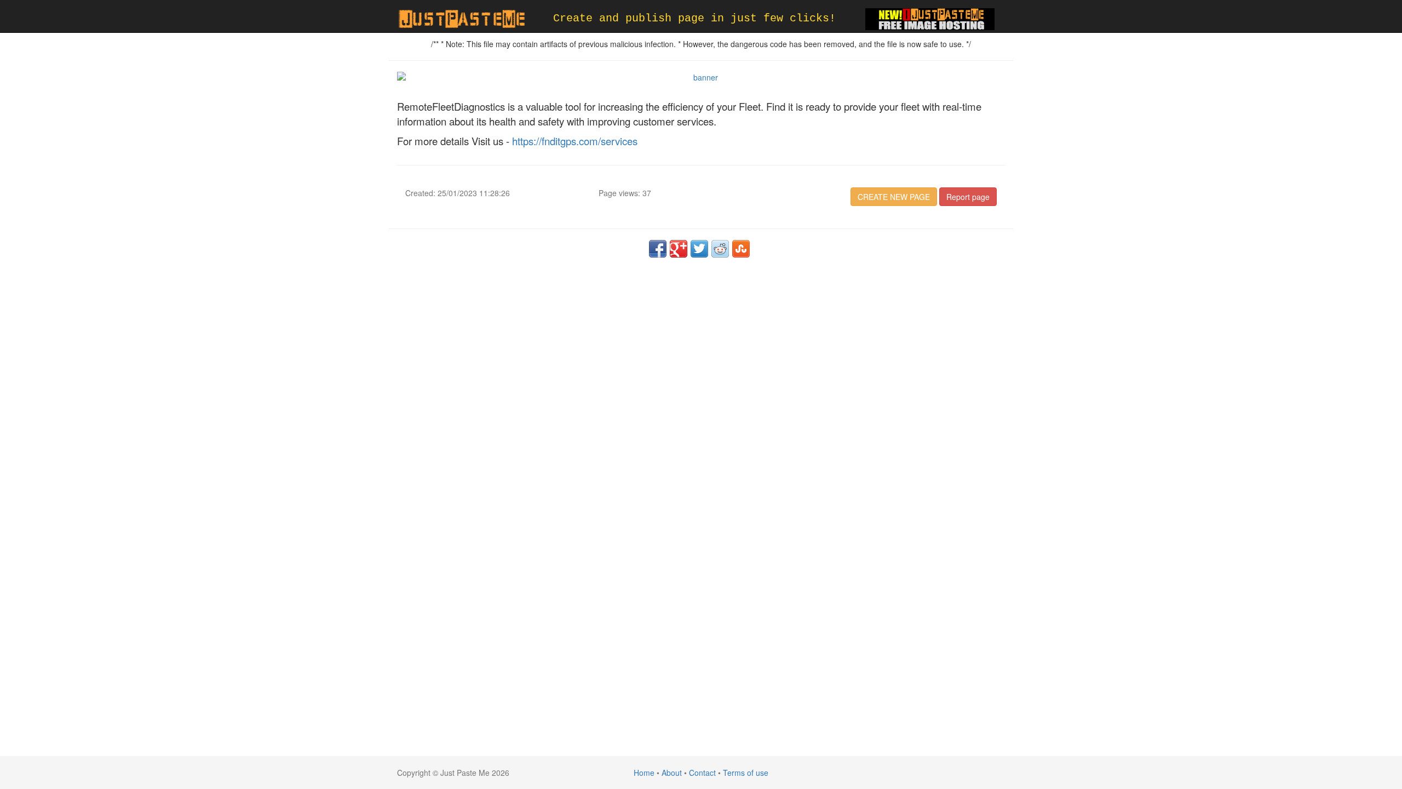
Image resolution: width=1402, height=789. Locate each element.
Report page (968, 196)
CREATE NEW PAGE (894, 196)
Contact (702, 772)
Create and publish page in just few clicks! (694, 18)
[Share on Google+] (678, 249)
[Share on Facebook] (657, 249)
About (672, 772)
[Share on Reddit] (720, 249)
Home (644, 772)
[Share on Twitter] (699, 249)
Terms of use (745, 772)
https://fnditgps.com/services (574, 141)
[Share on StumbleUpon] (741, 249)
